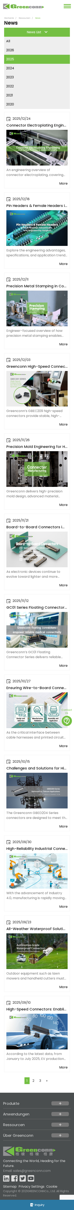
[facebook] (14, 1178)
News (37, 18)
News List (34, 32)
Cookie (51, 1186)
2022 (10, 86)
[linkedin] (6, 1178)
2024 (10, 68)
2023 (10, 77)
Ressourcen (24, 18)
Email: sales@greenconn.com (27, 1170)
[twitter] (23, 1178)
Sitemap (10, 1186)
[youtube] (31, 1178)
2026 (10, 50)
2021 (9, 95)
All (8, 41)
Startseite (9, 18)
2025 (10, 59)
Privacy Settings (31, 1186)
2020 (10, 104)
